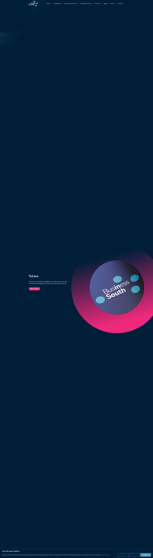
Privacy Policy (105, 555)
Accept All (146, 555)
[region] (76, 553)
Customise (123, 555)
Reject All (134, 555)
